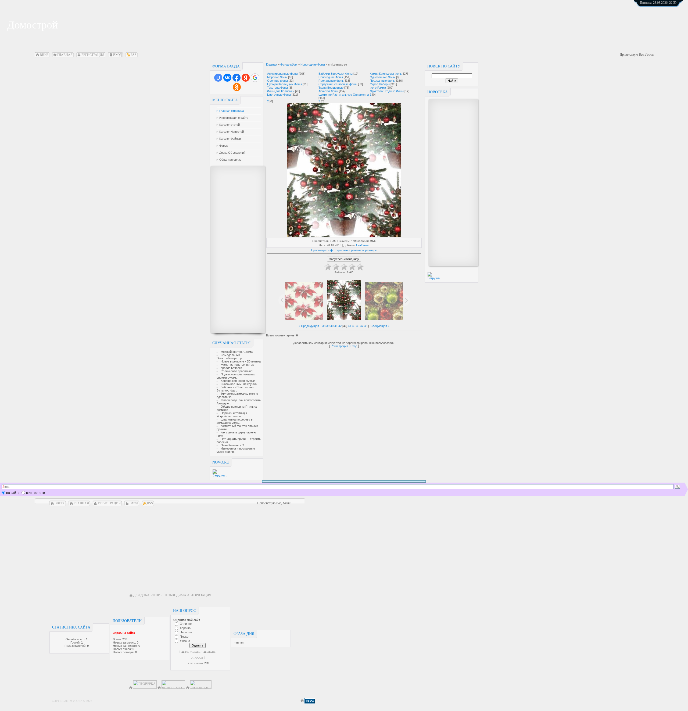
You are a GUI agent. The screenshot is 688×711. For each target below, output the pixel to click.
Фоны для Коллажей (280, 91)
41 (336, 326)
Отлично (186, 623)
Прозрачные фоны (382, 80)
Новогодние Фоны (312, 64)
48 (365, 326)
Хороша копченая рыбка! (238, 380)
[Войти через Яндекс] (246, 78)
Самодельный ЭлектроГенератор (229, 356)
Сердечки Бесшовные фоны (337, 84)
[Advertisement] (235, 249)
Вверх (60, 503)
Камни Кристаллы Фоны (386, 73)
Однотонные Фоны (382, 77)
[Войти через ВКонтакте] (227, 78)
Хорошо (185, 628)
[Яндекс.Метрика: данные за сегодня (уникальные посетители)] (201, 684)
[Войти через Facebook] (236, 78)
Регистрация (92, 55)
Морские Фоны (277, 77)
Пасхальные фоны (331, 80)
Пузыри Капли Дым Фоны (284, 84)
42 (340, 326)
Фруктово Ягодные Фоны (387, 91)
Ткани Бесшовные (330, 87)
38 (323, 326)
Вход (117, 55)
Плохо (184, 636)
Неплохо (186, 632)
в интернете (35, 493)
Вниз (44, 55)
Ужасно (185, 640)
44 (349, 326)
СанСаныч (362, 245)
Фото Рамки (378, 87)
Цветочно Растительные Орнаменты (343, 94)
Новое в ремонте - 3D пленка (241, 361)
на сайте (13, 493)
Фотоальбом (288, 64)
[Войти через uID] (218, 78)
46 (357, 326)
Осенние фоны (277, 80)
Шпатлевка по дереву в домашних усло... (235, 421)
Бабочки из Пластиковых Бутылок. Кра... (236, 389)
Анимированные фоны (282, 73)
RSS (134, 55)
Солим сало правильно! (237, 371)
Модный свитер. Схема (237, 351)
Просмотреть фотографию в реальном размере (344, 250)
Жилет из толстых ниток (237, 364)
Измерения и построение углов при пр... (236, 450)
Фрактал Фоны (328, 91)
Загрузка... (220, 475)
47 (361, 326)
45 (353, 326)
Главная (65, 55)
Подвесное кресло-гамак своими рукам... (236, 376)
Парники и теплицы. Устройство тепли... (232, 414)
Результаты (192, 652)
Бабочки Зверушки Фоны (335, 73)
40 (332, 326)
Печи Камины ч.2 (232, 445)
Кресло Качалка (231, 367)
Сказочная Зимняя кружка (239, 384)
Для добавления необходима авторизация (172, 595)
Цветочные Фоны (279, 94)
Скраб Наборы (380, 84)
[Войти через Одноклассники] (237, 87)
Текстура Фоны (277, 87)
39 (327, 326)
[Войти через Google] (255, 77)
